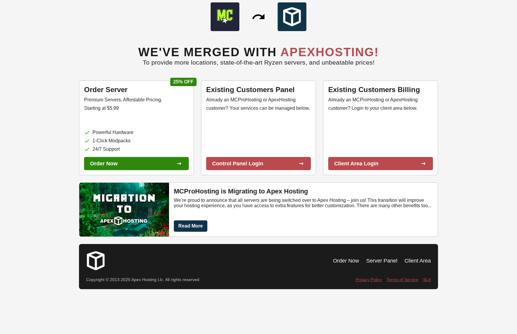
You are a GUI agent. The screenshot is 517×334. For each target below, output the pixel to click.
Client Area (418, 261)
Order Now (346, 261)
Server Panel (381, 261)
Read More (190, 225)
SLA (427, 279)
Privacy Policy (369, 279)
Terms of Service (402, 279)
